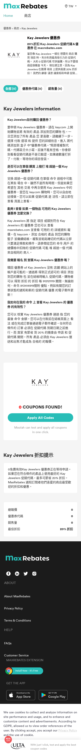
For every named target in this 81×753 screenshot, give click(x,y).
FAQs (7, 643)
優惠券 (7, 28)
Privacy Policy (13, 608)
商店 (16, 28)
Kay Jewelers (29, 28)
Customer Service (16, 655)
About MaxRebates (17, 596)
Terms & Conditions (17, 620)
